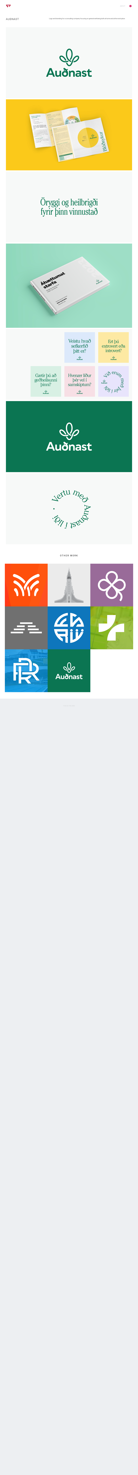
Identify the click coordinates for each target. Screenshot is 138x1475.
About (122, 6)
